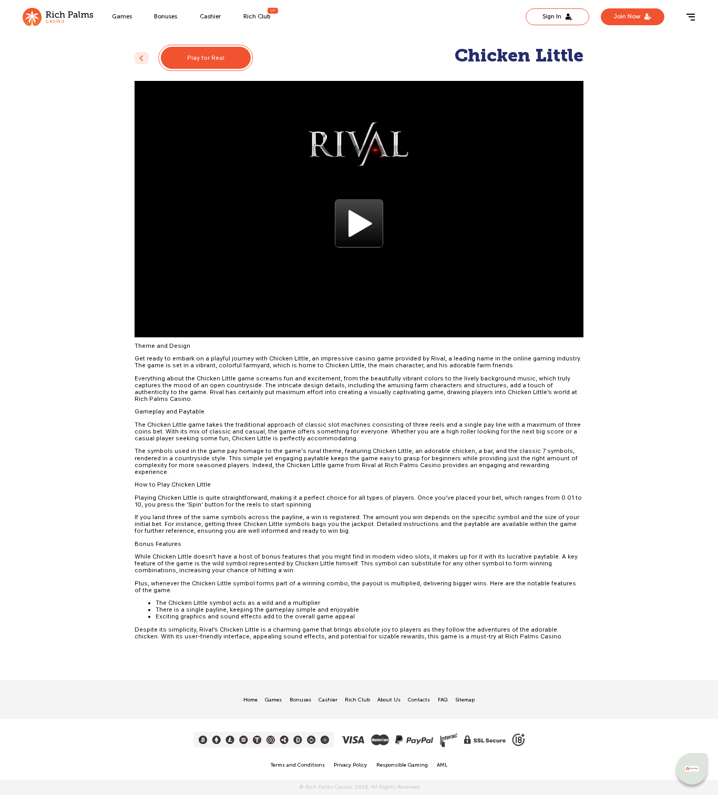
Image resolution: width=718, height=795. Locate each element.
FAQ (443, 700)
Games (122, 16)
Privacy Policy (350, 765)
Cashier (210, 16)
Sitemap (465, 700)
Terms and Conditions (298, 765)
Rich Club (256, 16)
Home (250, 700)
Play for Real (205, 57)
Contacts (419, 700)
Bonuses (165, 16)
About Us (389, 700)
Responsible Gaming (402, 765)
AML (442, 765)
